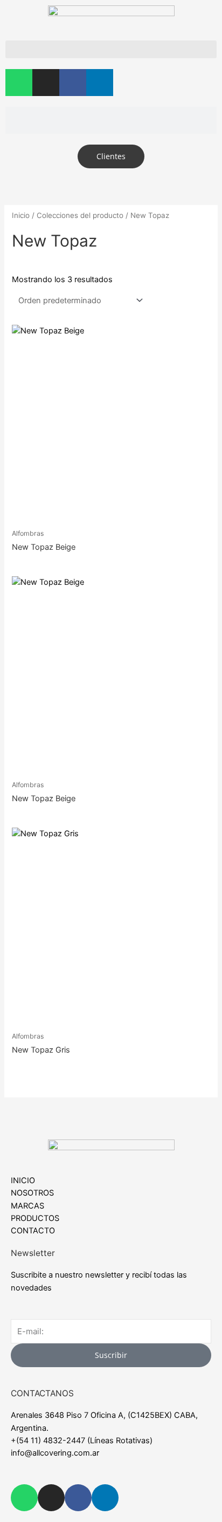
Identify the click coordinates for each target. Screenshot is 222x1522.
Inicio (21, 215)
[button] (111, 49)
